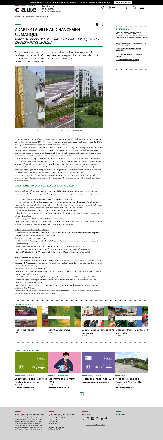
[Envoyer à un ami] (92, 24)
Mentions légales (121, 414)
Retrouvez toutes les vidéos (64, 199)
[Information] (126, 7)
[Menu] (142, 7)
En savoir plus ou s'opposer (122, 2)
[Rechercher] (103, 7)
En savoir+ (40, 429)
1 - (116, 49)
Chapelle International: (51, 249)
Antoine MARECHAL (23, 246)
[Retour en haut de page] (157, 434)
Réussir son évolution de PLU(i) (98, 378)
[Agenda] (134, 7)
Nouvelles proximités (59, 329)
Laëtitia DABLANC (22, 241)
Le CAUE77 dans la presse (57, 427)
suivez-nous (114, 7)
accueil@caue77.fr (54, 423)
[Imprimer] (97, 24)
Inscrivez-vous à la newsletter (95, 425)
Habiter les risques (24, 329)
